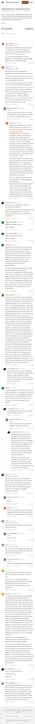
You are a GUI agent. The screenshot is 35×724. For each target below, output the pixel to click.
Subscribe (25, 2)
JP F (6, 570)
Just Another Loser (12, 369)
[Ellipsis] (32, 43)
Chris (6, 521)
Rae (6, 388)
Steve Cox (8, 43)
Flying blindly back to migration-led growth (15, 9)
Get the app (25, 716)
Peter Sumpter (9, 683)
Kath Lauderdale (10, 295)
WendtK (7, 593)
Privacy (19, 710)
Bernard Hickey (6, 11)
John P (7, 245)
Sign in (31, 2)
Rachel (7, 474)
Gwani (9, 508)
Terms (23, 710)
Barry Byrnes (9, 202)
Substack (9, 720)
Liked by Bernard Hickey (12, 45)
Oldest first (30, 29)
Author (9, 110)
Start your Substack (13, 716)
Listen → (3, 23)
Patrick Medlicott (10, 222)
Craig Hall (8, 67)
